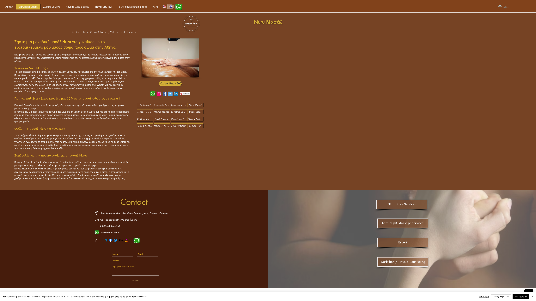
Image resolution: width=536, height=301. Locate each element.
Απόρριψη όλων (501, 296)
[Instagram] (159, 94)
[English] (164, 6)
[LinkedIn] (176, 94)
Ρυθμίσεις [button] (484, 296)
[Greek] (170, 6)
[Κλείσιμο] (532, 296)
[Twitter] (170, 94)
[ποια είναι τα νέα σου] (178, 7)
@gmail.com (129, 219)
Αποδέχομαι (521, 296)
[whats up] (96, 232)
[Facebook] (165, 94)
